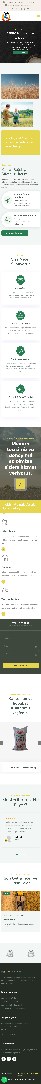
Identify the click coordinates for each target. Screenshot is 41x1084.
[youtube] (28, 9)
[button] (17, 854)
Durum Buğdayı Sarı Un (9, 1001)
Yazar (9, 915)
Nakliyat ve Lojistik (20, 358)
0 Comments (20, 915)
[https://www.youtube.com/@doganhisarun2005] (14, 1059)
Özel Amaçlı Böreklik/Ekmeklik (11, 1005)
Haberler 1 (9, 919)
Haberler (9, 1079)
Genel (7, 893)
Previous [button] (1, 743)
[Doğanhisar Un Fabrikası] (6, 16)
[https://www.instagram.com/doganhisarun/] (9, 1059)
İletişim (32, 1079)
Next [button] (39, 743)
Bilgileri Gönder (20, 666)
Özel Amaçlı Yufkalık (8, 998)
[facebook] (21, 9)
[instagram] (24, 9)
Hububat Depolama (20, 323)
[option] (20, 746)
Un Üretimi (20, 287)
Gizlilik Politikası (21, 1079)
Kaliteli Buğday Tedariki (20, 397)
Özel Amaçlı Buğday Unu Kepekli (13, 1008)
